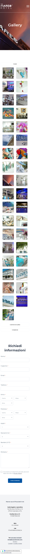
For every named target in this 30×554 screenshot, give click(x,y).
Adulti (3, 423)
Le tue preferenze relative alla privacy (12, 550)
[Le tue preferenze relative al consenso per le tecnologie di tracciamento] (2, 551)
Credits (10, 543)
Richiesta (4, 452)
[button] (27, 6)
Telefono (4, 385)
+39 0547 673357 (16, 537)
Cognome (4, 366)
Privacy (15, 541)
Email (3, 375)
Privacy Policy (18, 473)
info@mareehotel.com (15, 539)
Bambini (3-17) (6, 442)
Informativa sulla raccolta (6, 552)
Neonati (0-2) (5, 433)
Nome (3, 356)
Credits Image (17, 543)
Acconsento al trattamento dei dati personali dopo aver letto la (16, 472)
